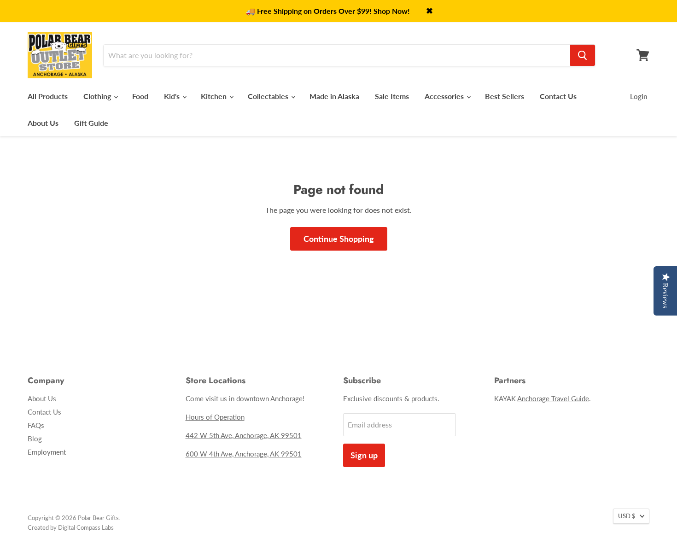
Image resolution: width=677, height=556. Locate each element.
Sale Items (392, 96)
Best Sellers (504, 96)
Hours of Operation (215, 417)
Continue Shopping (338, 239)
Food (140, 96)
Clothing (98, 96)
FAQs (36, 425)
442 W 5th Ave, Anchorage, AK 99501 (244, 435)
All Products (48, 96)
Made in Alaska (334, 96)
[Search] (582, 55)
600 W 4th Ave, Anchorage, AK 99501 (244, 454)
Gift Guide (91, 122)
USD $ (627, 516)
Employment (47, 452)
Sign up (364, 455)
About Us (43, 122)
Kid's (172, 96)
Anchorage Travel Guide (553, 398)
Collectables (269, 96)
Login (638, 96)
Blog (35, 438)
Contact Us (558, 96)
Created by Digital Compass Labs (71, 527)
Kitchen (214, 96)
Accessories (445, 96)
